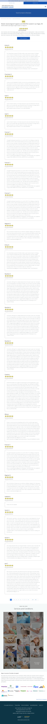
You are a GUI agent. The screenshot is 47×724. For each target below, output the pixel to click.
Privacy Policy (17, 705)
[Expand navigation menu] (45, 6)
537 (33, 599)
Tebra (28, 719)
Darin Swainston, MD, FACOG (6, 18)
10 (28, 599)
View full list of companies (41, 699)
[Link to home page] (7, 6)
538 (35, 599)
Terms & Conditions (25, 705)
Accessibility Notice (34, 705)
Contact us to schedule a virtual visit (31, 0)
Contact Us (41, 705)
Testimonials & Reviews (16, 18)
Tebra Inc (11, 705)
